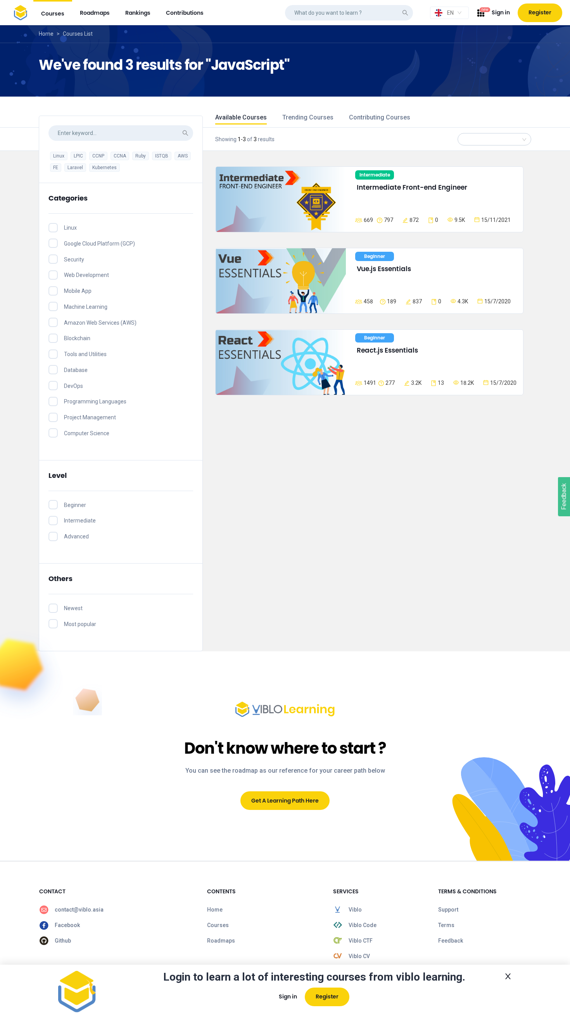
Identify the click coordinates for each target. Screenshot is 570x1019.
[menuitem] (52, 12)
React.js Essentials (387, 350)
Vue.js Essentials (384, 268)
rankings (137, 13)
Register (540, 12)
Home (46, 34)
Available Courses (241, 117)
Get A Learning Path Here (285, 800)
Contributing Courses (379, 117)
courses (52, 13)
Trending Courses (307, 117)
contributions (185, 13)
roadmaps (95, 13)
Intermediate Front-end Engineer (412, 187)
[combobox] (449, 13)
